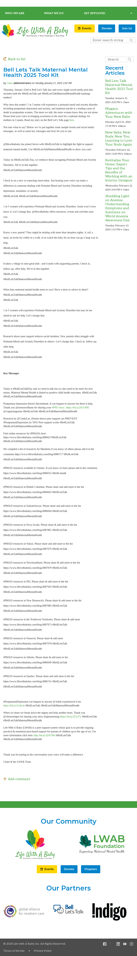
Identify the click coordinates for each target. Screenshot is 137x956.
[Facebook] (105, 944)
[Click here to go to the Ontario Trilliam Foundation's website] (24, 917)
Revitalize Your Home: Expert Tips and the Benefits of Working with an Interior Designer (119, 170)
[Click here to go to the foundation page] (102, 859)
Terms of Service (14, 950)
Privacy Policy (43, 950)
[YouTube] (125, 944)
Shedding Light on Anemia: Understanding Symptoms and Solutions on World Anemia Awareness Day (117, 208)
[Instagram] (131, 944)
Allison (122, 126)
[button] (85, 31)
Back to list (17, 59)
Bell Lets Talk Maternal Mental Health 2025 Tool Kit (119, 87)
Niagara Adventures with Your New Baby (118, 113)
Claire (10, 83)
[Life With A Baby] (35, 37)
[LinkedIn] (118, 944)
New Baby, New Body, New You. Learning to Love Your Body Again (118, 138)
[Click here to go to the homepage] (35, 859)
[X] (111, 944)
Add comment (19, 779)
